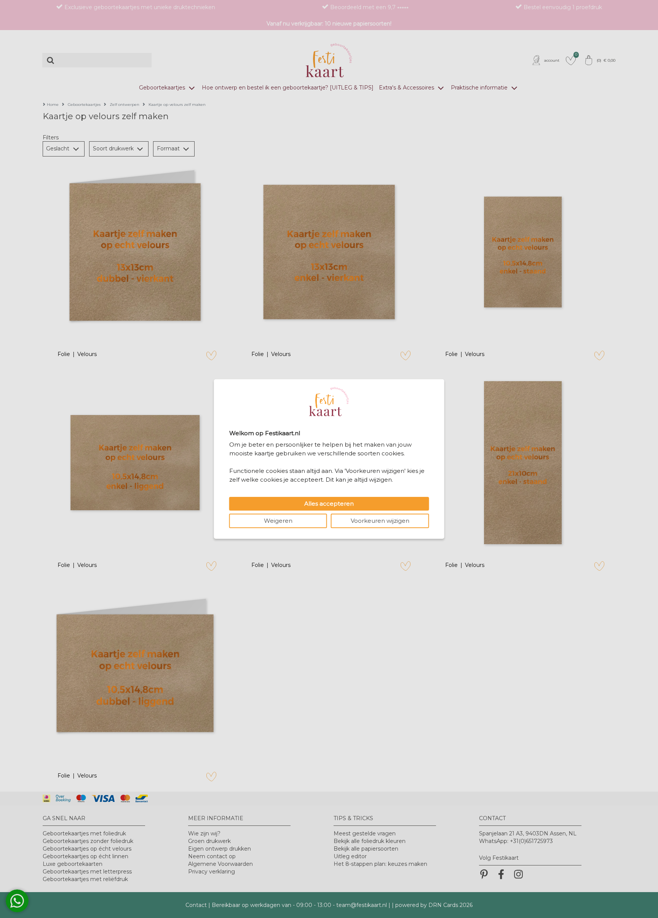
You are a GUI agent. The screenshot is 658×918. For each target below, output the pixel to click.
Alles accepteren (329, 503)
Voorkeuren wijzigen (380, 520)
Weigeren (278, 520)
